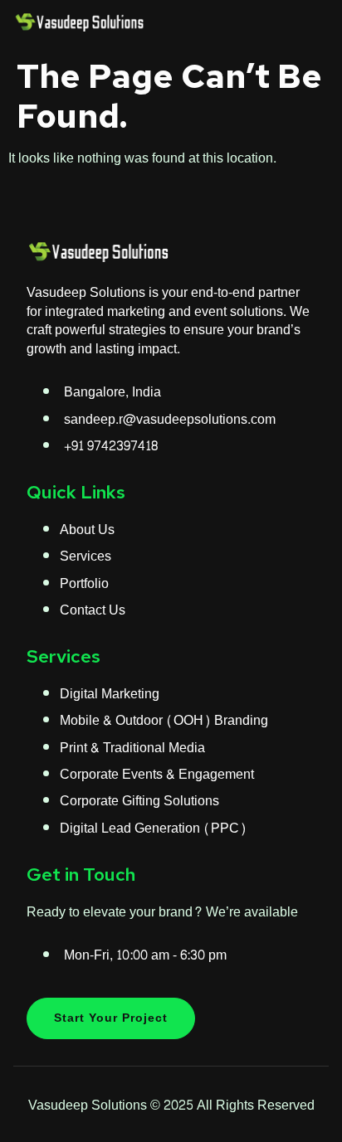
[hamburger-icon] (310, 25)
